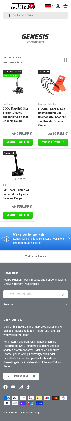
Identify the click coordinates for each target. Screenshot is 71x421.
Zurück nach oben (35, 256)
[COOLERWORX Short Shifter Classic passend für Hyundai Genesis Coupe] (18, 85)
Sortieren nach (12, 57)
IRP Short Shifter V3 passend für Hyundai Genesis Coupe (16, 194)
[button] (65, 6)
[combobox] (35, 15)
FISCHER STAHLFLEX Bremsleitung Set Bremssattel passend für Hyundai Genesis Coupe (52, 117)
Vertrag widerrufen (21, 376)
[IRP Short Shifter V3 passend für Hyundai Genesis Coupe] (18, 166)
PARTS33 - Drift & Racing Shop (25, 412)
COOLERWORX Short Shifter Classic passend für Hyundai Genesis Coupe (16, 115)
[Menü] (5, 6)
